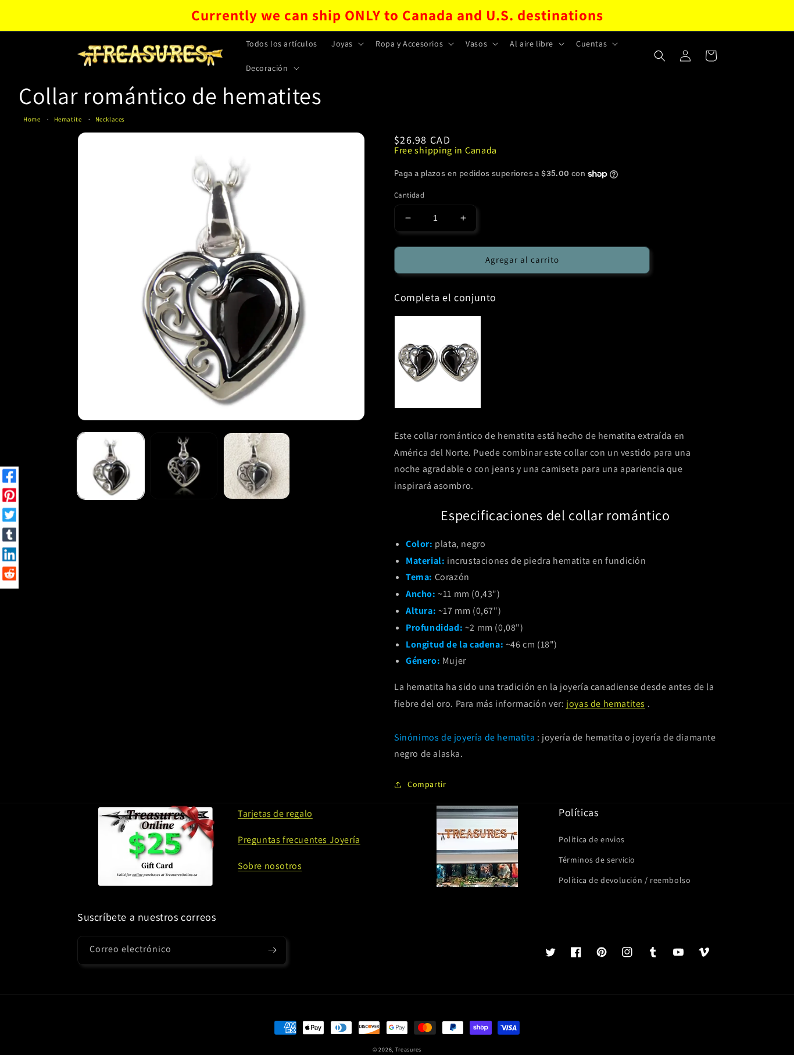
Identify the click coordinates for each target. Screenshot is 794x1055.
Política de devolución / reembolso (625, 880)
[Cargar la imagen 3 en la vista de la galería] (256, 465)
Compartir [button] (426, 784)
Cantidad (409, 195)
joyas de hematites (605, 704)
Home (31, 119)
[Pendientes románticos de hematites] (437, 362)
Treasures (408, 1049)
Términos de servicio (597, 859)
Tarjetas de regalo (275, 813)
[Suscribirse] (272, 950)
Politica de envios (592, 839)
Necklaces (110, 119)
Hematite (68, 119)
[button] (346, 43)
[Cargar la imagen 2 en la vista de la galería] (183, 465)
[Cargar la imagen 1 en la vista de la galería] (110, 465)
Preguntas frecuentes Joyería (299, 840)
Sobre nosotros (270, 866)
